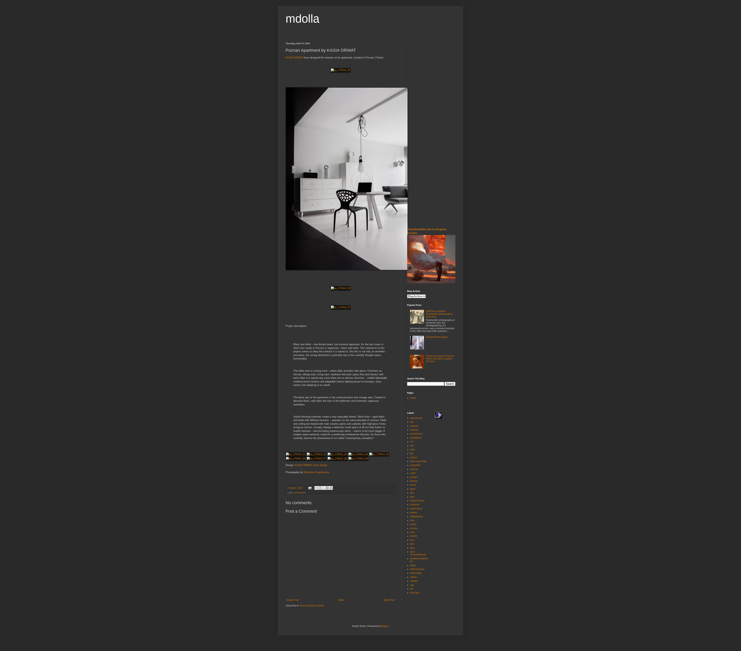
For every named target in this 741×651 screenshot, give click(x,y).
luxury (413, 524)
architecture (300, 492)
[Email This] (316, 488)
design (413, 477)
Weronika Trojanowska (316, 472)
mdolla (302, 18)
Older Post (389, 600)
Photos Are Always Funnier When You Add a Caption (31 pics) (440, 359)
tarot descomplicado (418, 553)
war (412, 585)
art (411, 441)
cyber (413, 473)
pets (412, 532)
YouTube (415, 592)
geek (412, 489)
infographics (416, 516)
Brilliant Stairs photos (437, 337)
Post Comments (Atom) (312, 605)
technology (416, 573)
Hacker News (417, 500)
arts (412, 445)
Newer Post (293, 600)
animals (414, 430)
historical (415, 504)
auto (412, 449)
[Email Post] (309, 488)
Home (341, 600)
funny (413, 485)
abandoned (416, 418)
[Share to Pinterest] (331, 488)
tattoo (413, 565)
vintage (414, 581)
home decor (416, 508)
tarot (412, 548)
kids (412, 520)
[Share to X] (324, 488)
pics (412, 540)
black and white (418, 461)
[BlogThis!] (320, 488)
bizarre (413, 457)
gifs (412, 492)
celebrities (415, 465)
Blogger (385, 626)
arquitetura (415, 437)
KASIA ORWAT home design (311, 465)
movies (414, 528)
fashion (414, 481)
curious (414, 469)
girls (412, 496)
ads (412, 422)
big (411, 453)
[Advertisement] (418, 65)
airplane (414, 426)
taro (412, 544)
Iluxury (413, 512)
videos (413, 577)
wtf (411, 589)
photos (413, 536)
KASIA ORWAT (294, 57)
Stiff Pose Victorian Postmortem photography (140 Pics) (439, 314)
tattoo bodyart (417, 569)
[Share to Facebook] (327, 488)
